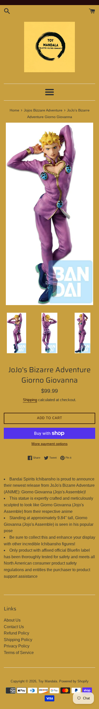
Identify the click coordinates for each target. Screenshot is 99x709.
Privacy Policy (16, 646)
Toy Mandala (47, 681)
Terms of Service (19, 652)
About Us (12, 620)
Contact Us (14, 627)
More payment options (49, 444)
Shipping (30, 400)
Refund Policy (16, 633)
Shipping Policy (18, 640)
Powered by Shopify (74, 681)
